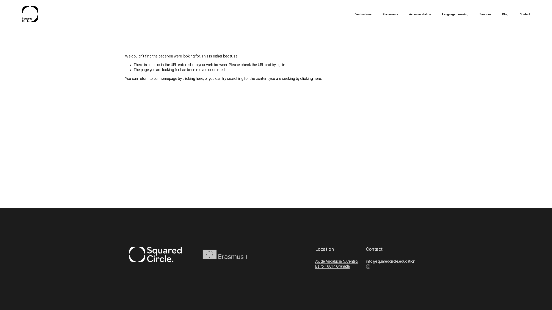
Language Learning (455, 14)
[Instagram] (368, 266)
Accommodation (420, 14)
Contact (525, 14)
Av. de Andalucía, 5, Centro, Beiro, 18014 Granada (336, 263)
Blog (505, 14)
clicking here (192, 78)
